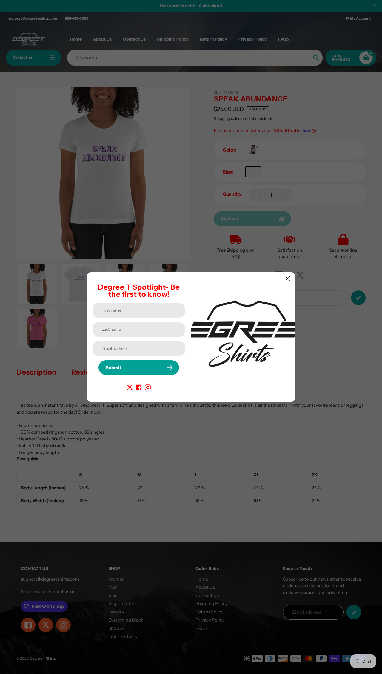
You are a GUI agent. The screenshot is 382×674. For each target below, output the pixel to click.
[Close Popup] (288, 278)
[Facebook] (139, 387)
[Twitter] (130, 387)
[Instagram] (148, 387)
